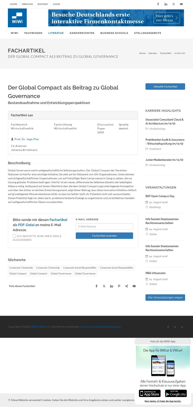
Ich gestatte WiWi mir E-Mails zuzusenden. (37, 238)
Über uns (27, 4)
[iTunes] (150, 393)
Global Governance (61, 273)
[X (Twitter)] (173, 4)
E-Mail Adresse (87, 219)
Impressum (86, 326)
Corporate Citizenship (21, 267)
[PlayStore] (176, 393)
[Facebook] (158, 4)
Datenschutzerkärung (108, 326)
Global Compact (18, 273)
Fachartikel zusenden (104, 235)
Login (56, 4)
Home (13, 4)
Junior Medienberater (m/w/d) (164, 159)
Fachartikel (165, 53)
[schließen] (9, 400)
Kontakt (43, 4)
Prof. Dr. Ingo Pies (27, 139)
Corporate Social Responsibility (79, 267)
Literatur (152, 53)
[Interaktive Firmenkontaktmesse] (116, 17)
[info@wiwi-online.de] (181, 4)
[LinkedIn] (166, 4)
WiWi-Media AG (40, 326)
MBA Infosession (155, 273)
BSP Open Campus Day (160, 196)
